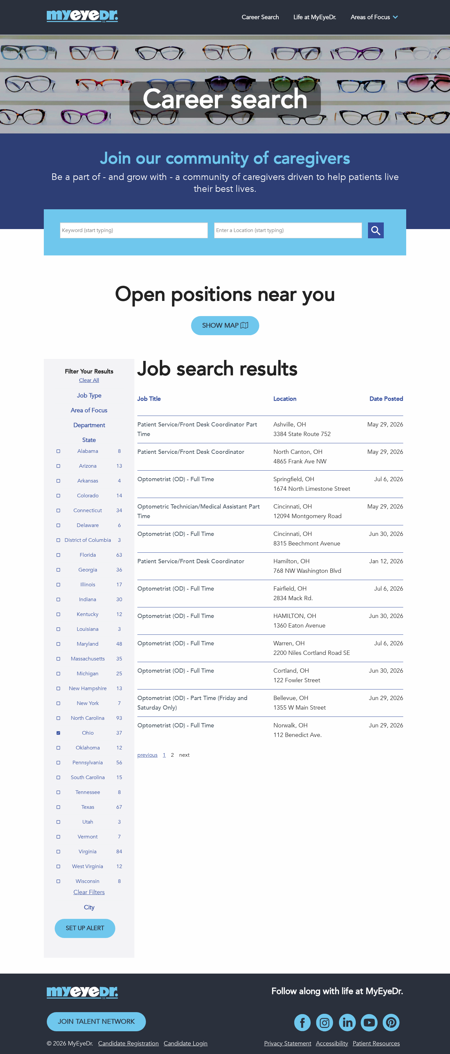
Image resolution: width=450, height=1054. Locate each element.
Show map (221, 325)
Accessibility (332, 1043)
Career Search (260, 17)
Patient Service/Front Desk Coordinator (190, 452)
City (89, 907)
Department (89, 425)
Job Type (89, 396)
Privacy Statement (287, 1043)
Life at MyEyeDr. (315, 17)
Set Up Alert (85, 928)
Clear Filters (89, 892)
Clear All (89, 380)
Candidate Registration (128, 1043)
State (89, 440)
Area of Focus (89, 410)
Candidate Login (186, 1043)
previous (147, 755)
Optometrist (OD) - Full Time (175, 479)
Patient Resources (376, 1043)
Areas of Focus (370, 17)
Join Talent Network (96, 1021)
